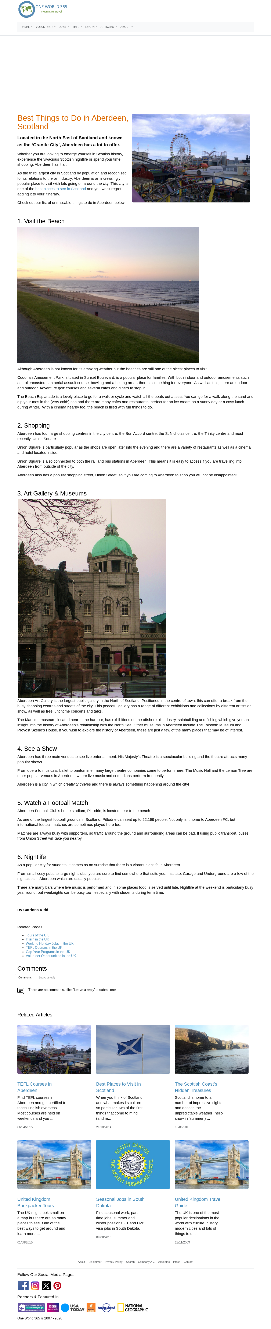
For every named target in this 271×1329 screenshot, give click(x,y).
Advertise (164, 1261)
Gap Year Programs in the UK (48, 952)
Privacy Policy (114, 1261)
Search (130, 1261)
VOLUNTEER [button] (44, 26)
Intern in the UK (37, 939)
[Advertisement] (135, 77)
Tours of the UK (37, 935)
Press (176, 1261)
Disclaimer (94, 1261)
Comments (25, 977)
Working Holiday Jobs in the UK (50, 943)
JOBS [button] (63, 26)
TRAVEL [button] (24, 26)
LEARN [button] (90, 26)
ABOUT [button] (125, 26)
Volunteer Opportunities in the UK (51, 956)
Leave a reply (47, 977)
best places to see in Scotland (60, 189)
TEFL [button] (76, 26)
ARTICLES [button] (108, 26)
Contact (188, 1261)
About (81, 1261)
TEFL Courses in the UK (44, 947)
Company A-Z (146, 1261)
